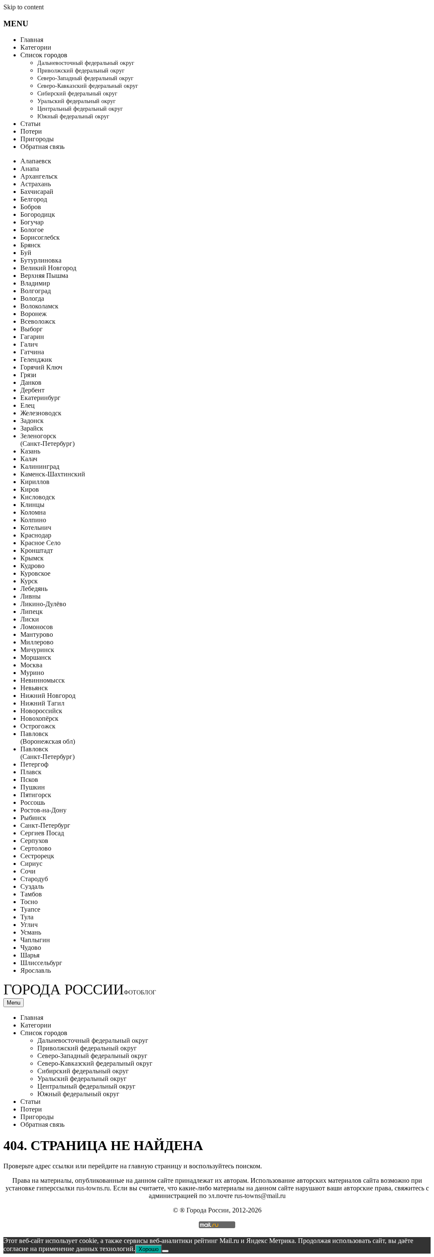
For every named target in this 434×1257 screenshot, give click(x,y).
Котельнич (35, 527)
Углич (29, 924)
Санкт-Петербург (45, 825)
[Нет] (165, 1251)
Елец (27, 405)
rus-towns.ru (93, 1188)
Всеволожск (38, 321)
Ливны (30, 596)
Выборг (31, 329)
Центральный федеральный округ (80, 109)
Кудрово (32, 565)
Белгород (33, 199)
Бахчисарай (36, 191)
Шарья (29, 955)
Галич (29, 344)
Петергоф (34, 764)
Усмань (30, 932)
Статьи (30, 123)
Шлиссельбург (41, 962)
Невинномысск (42, 680)
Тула (26, 917)
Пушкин (32, 787)
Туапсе (30, 909)
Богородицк (37, 214)
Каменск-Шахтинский (52, 474)
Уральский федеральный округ (76, 101)
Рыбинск (33, 817)
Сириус (31, 863)
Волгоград (35, 290)
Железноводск (40, 413)
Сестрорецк (37, 855)
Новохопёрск (39, 718)
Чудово (30, 947)
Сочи (28, 871)
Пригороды (37, 139)
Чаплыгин (35, 939)
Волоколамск (39, 306)
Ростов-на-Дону (43, 810)
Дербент (32, 390)
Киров (29, 489)
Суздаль (32, 886)
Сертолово (35, 848)
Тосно (29, 901)
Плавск (31, 771)
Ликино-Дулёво (43, 604)
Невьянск (34, 687)
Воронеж (33, 313)
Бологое (32, 229)
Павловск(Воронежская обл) (47, 737)
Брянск (30, 245)
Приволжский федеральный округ (81, 70)
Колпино (33, 520)
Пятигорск (35, 794)
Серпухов (34, 840)
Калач (28, 458)
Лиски (29, 619)
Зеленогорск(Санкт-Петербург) (47, 439)
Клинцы (32, 504)
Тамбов (31, 894)
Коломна (33, 512)
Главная (31, 39)
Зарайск (31, 428)
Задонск (32, 420)
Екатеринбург (40, 397)
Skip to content (23, 7)
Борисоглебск (40, 237)
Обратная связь (42, 146)
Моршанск (35, 657)
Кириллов (35, 481)
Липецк (31, 611)
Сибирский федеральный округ (77, 93)
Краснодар (35, 535)
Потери (31, 131)
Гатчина (32, 352)
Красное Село (40, 542)
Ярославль (35, 970)
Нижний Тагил (42, 703)
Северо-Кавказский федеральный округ (87, 86)
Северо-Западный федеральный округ (85, 78)
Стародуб (34, 878)
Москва (31, 665)
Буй (25, 252)
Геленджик (36, 359)
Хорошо (149, 1249)
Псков (29, 779)
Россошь (32, 802)
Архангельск (39, 176)
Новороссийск (41, 710)
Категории (35, 47)
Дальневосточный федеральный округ (85, 63)
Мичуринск (37, 649)
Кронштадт (36, 550)
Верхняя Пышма (44, 275)
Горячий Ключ (41, 367)
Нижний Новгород (47, 695)
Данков (31, 382)
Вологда (32, 298)
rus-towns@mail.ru (260, 1195)
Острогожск (38, 726)
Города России (79, 989)
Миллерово (36, 642)
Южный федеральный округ (73, 116)
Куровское (35, 573)
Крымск (32, 558)
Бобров (30, 206)
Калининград (39, 466)
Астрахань (35, 184)
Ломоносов (36, 626)
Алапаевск (35, 161)
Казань (30, 451)
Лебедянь (33, 588)
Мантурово (36, 634)
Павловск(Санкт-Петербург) (47, 752)
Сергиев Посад (42, 833)
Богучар (32, 222)
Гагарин (32, 336)
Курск (29, 581)
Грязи (28, 374)
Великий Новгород (48, 268)
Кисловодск (37, 497)
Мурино (32, 672)
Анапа (29, 168)
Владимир (35, 283)
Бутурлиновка (40, 260)
